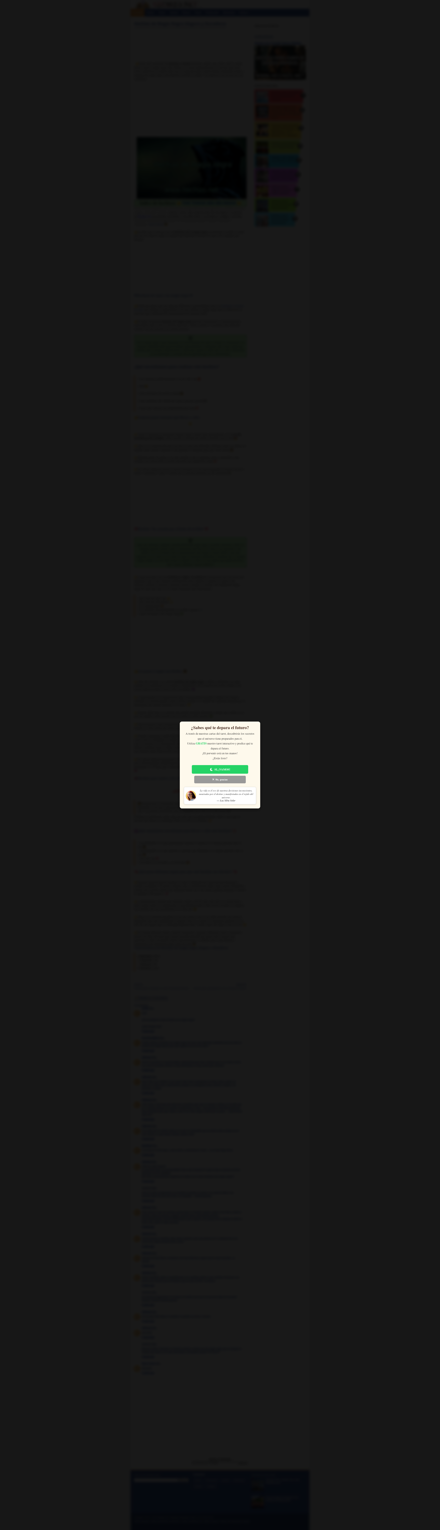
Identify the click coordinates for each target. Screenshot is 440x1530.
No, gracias (222, 779)
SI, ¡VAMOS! (222, 769)
